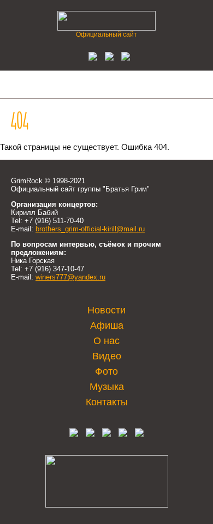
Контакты (107, 402)
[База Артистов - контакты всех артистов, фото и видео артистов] (106, 505)
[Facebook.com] (90, 434)
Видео (106, 356)
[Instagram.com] (123, 434)
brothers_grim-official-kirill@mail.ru (90, 229)
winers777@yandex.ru (70, 277)
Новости (106, 310)
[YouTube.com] (123, 57)
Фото (106, 371)
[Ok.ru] (106, 57)
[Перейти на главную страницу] (106, 27)
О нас (106, 340)
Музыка (107, 386)
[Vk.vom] (90, 57)
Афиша (106, 325)
